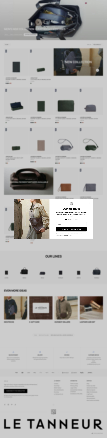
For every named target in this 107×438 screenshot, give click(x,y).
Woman (69, 219)
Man (76, 219)
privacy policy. (68, 235)
